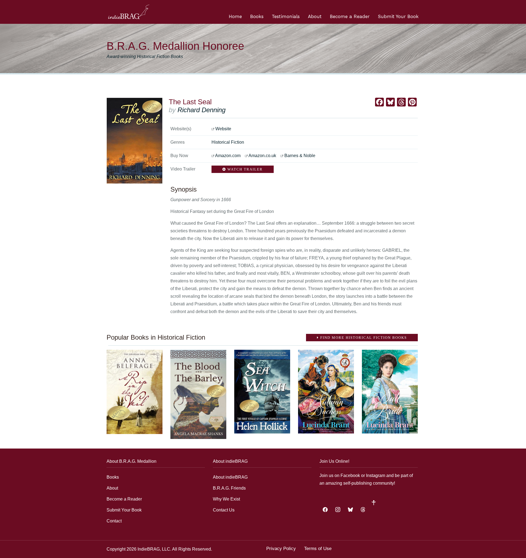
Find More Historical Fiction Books (363, 338)
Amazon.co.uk (262, 155)
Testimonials (286, 16)
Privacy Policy (281, 548)
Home (235, 16)
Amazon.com (228, 155)
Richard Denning (201, 110)
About (315, 16)
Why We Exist (226, 499)
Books (257, 16)
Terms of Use (317, 548)
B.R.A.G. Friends (229, 488)
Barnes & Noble (299, 155)
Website (223, 128)
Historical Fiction (227, 142)
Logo (128, 12)
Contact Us (224, 510)
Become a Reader (350, 16)
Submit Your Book (398, 16)
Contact (114, 521)
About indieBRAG (230, 477)
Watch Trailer (244, 169)
